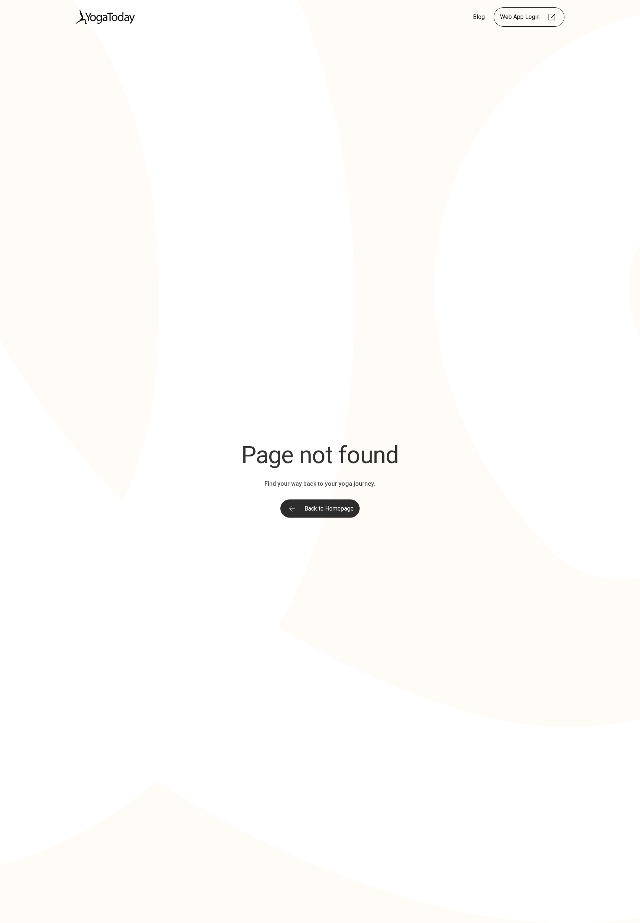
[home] (105, 17)
